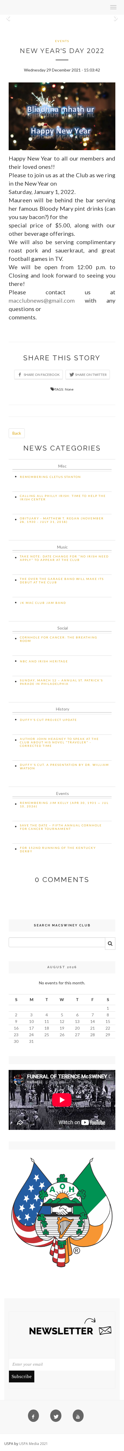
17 (31, 1028)
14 (92, 1021)
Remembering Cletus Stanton (50, 476)
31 (31, 1041)
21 (92, 1028)
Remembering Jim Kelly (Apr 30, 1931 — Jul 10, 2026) (64, 804)
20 (77, 1028)
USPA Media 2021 (33, 1443)
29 (108, 1034)
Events (62, 41)
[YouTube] (79, 1417)
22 (108, 1028)
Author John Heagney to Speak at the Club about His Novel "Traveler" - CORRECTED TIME (59, 742)
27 (77, 1034)
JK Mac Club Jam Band (43, 602)
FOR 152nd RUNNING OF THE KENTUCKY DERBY (58, 849)
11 (46, 1021)
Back (16, 433)
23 (16, 1034)
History (62, 708)
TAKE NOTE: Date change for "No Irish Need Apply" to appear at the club (64, 558)
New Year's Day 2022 (62, 51)
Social (62, 627)
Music (62, 546)
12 (62, 1021)
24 (31, 1034)
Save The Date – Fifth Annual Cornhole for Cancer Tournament (61, 827)
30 (16, 1041)
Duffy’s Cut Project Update (48, 719)
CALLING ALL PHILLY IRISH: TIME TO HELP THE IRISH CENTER (63, 497)
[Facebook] (35, 1417)
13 (77, 1021)
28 (92, 1034)
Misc (62, 465)
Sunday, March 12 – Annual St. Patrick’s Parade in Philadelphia (61, 682)
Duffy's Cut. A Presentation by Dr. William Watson (64, 766)
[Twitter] (57, 1417)
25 (46, 1034)
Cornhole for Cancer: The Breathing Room (58, 639)
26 (62, 1034)
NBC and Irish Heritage (44, 661)
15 (108, 1021)
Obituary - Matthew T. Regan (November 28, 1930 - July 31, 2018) (62, 520)
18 (46, 1028)
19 (62, 1028)
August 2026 (62, 967)
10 (31, 1021)
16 (16, 1028)
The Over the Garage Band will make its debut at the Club (62, 580)
